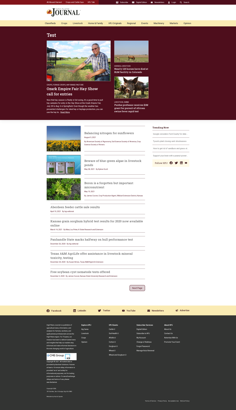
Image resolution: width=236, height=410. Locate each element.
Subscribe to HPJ (143, 333)
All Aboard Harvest (54, 2)
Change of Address (144, 342)
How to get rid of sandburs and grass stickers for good (171, 148)
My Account (141, 338)
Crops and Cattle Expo (75, 2)
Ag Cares (84, 329)
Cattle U (112, 329)
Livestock (78, 23)
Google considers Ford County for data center (171, 134)
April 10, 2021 (55, 211)
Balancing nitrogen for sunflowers (109, 133)
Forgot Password (143, 346)
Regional (131, 23)
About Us (167, 329)
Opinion (187, 23)
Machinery (159, 23)
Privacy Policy (162, 401)
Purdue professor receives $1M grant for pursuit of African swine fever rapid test (131, 108)
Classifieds (50, 23)
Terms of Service (150, 401)
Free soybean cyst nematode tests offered (80, 272)
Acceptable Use (173, 401)
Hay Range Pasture (75, 85)
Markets (174, 23)
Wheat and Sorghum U (117, 355)
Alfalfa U (112, 338)
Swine (126, 102)
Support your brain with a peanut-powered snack (171, 156)
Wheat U (112, 351)
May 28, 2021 (89, 169)
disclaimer (53, 382)
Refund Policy (184, 401)
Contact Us (168, 333)
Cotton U (112, 342)
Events (144, 23)
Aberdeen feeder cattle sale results (75, 207)
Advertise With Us (171, 338)
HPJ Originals (115, 23)
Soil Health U (114, 333)
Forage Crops (59, 85)
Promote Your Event (172, 342)
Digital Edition (142, 329)
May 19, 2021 (89, 191)
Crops (64, 23)
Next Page (137, 288)
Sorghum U (113, 346)
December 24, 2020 (58, 262)
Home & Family (95, 23)
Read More (65, 112)
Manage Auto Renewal (145, 351)
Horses (117, 66)
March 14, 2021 (56, 230)
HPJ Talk (91, 2)
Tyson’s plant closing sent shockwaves (169, 141)
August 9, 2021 (90, 137)
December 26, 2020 (58, 244)
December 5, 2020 (57, 276)
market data (66, 361)
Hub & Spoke (58, 396)
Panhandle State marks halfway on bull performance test (91, 239)
